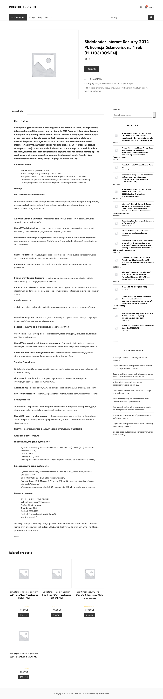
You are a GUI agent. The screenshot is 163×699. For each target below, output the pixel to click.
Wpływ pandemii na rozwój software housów (130, 358)
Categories (19, 17)
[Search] (154, 115)
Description (18, 111)
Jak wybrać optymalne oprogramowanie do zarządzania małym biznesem (132, 408)
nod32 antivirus (111, 88)
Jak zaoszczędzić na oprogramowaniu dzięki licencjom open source (131, 400)
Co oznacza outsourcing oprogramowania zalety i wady (133, 433)
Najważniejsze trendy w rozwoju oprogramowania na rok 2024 (127, 383)
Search (116, 109)
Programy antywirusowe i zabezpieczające (114, 83)
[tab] (18, 111)
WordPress (104, 693)
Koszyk (48, 17)
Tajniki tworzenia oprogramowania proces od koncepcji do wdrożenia (132, 367)
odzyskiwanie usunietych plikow (133, 88)
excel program (97, 88)
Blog (40, 17)
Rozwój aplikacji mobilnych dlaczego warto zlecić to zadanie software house (133, 375)
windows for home (92, 91)
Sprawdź (92, 69)
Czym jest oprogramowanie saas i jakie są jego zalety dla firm (133, 425)
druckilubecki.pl (23, 7)
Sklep (32, 17)
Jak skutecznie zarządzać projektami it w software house (132, 416)
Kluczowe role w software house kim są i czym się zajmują (132, 391)
